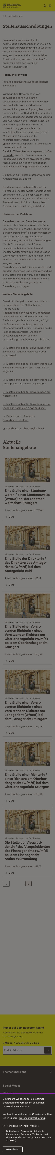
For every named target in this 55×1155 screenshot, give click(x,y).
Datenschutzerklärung (32, 1117)
